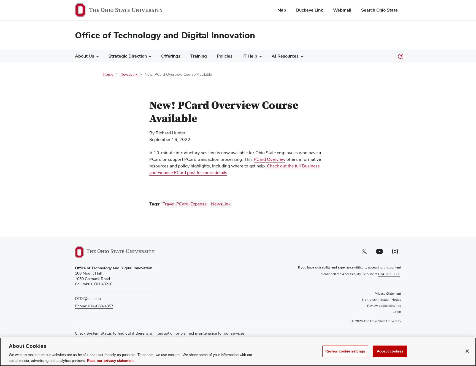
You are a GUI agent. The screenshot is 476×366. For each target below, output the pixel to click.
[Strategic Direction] (149, 57)
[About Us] (96, 57)
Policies (224, 56)
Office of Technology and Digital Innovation (165, 35)
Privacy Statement (388, 293)
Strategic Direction (128, 56)
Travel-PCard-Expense (185, 204)
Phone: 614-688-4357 (94, 305)
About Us (84, 56)
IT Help (249, 56)
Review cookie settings (345, 351)
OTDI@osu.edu (88, 298)
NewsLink (221, 204)
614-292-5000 (389, 274)
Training (198, 56)
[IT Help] (259, 57)
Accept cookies (390, 351)
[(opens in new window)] (115, 252)
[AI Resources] (301, 57)
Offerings (170, 56)
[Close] (467, 351)
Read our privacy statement (110, 360)
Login (397, 312)
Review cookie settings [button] (384, 305)
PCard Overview (269, 159)
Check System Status (93, 333)
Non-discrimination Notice (381, 299)
